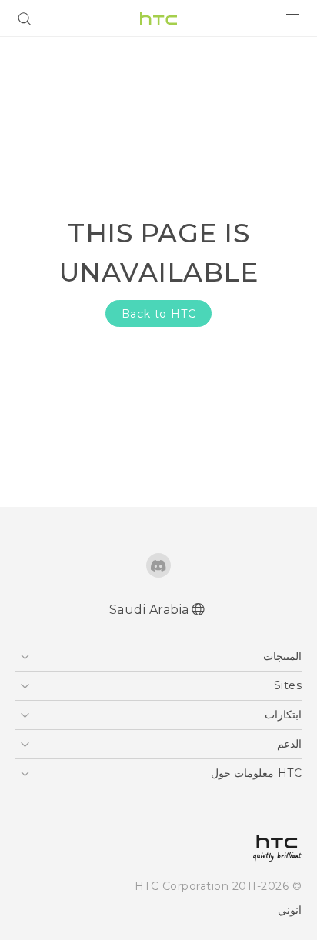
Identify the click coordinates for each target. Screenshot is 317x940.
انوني (290, 910)
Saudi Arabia (149, 609)
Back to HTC (159, 314)
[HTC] (158, 18)
